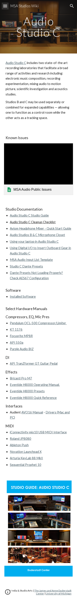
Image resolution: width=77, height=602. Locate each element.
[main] (38, 27)
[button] (5, 6)
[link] (38, 169)
